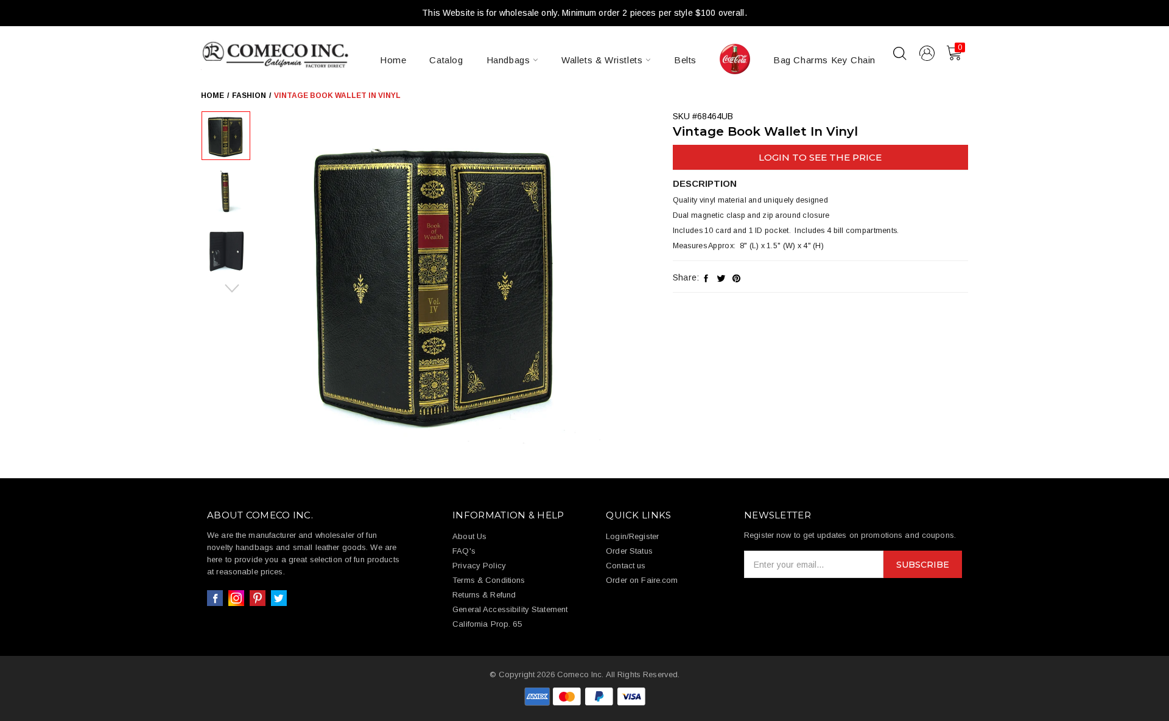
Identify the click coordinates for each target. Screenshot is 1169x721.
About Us (469, 536)
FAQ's (464, 551)
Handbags (509, 60)
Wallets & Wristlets (603, 60)
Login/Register (632, 536)
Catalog (446, 60)
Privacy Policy (479, 565)
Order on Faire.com (642, 580)
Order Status (629, 551)
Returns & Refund (484, 594)
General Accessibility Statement (509, 609)
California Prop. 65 (486, 624)
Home (393, 60)
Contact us (625, 565)
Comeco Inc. (580, 674)
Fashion (249, 95)
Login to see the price (820, 157)
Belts (685, 60)
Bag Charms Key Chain (824, 60)
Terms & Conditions (488, 580)
